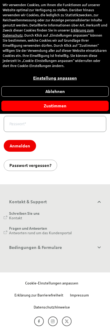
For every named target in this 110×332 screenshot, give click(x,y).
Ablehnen (55, 91)
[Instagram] (53, 321)
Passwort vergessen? (30, 165)
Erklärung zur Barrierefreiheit (38, 295)
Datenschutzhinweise (52, 307)
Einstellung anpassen (55, 78)
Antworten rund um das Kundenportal (40, 233)
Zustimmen (55, 106)
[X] (67, 321)
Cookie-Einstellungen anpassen (51, 283)
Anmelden (20, 145)
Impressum (79, 295)
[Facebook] (39, 321)
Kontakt (15, 218)
